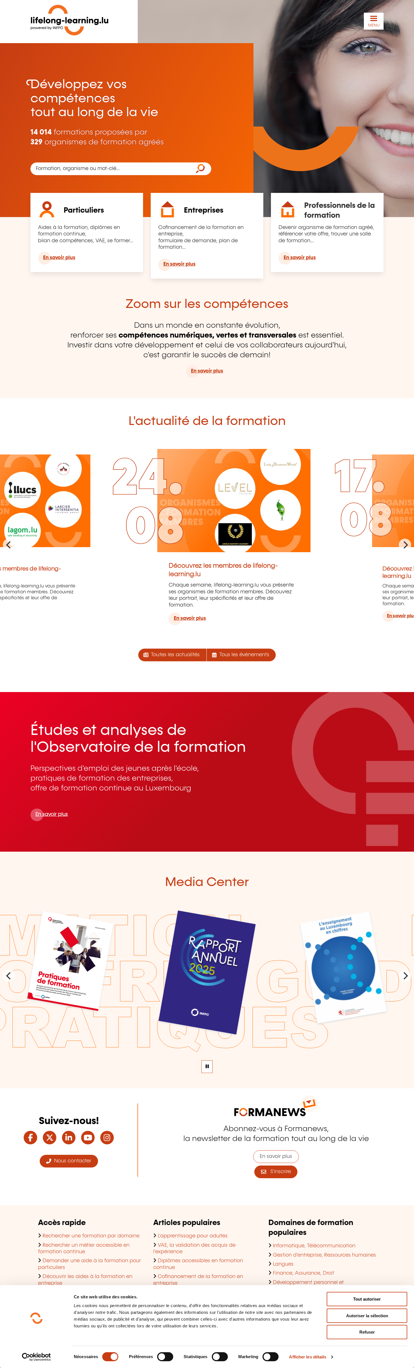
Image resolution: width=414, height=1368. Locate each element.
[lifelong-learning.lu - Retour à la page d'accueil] (69, 21)
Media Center (207, 882)
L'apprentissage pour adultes (193, 1236)
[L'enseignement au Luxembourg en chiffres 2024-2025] (344, 1016)
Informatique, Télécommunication (314, 1245)
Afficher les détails (307, 1356)
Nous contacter (71, 1161)
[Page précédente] (9, 545)
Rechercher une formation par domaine (91, 1236)
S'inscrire (278, 1171)
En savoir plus (59, 257)
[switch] (165, 1356)
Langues (283, 1264)
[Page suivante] (405, 545)
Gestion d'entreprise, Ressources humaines (324, 1255)
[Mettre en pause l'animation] (207, 1066)
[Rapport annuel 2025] (207, 1026)
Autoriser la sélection (367, 1315)
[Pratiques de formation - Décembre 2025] (70, 1003)
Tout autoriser (367, 1299)
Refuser (367, 1332)
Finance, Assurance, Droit (303, 1273)
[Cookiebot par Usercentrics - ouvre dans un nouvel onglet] (36, 1357)
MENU (374, 25)
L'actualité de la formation (207, 421)
